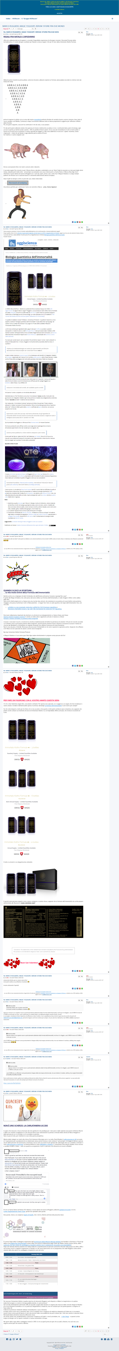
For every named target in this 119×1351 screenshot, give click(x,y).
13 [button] (102, 29)
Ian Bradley (63, 1344)
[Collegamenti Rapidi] (113, 18)
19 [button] (106, 29)
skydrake (88, 1056)
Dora (87, 31)
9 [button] (93, 29)
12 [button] (100, 29)
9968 (92, 1058)
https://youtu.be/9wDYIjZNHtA (12, 1083)
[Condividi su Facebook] (73, 222)
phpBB (54, 1346)
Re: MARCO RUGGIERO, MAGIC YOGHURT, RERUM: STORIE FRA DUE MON (31, 32)
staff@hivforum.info (47, 550)
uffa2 (87, 534)
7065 (92, 537)
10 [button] (95, 29)
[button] (85, 29)
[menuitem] (111, 1339)
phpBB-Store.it (64, 1347)
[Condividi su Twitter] (75, 222)
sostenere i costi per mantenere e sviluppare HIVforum (53, 548)
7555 (92, 33)
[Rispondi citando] (79, 32)
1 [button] (90, 29)
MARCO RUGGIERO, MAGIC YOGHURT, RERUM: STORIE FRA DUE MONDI (33, 26)
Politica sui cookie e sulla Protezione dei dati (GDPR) (59, 7)
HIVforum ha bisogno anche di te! (43, 547)
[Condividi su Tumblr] (77, 222)
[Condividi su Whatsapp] (82, 222)
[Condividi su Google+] (80, 222)
